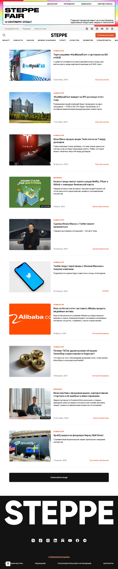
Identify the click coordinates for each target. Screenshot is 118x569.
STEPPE (105, 291)
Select (6, 40)
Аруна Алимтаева (101, 418)
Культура (74, 40)
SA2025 (30, 40)
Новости (18, 40)
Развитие (88, 40)
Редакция (27, 29)
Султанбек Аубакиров (99, 460)
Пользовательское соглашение (74, 563)
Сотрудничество (12, 29)
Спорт (62, 40)
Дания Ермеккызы (101, 249)
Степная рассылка (59, 557)
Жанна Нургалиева (100, 206)
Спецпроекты (104, 40)
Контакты (108, 563)
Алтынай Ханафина (100, 333)
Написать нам (40, 29)
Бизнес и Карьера (47, 40)
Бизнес (57, 178)
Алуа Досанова (102, 80)
